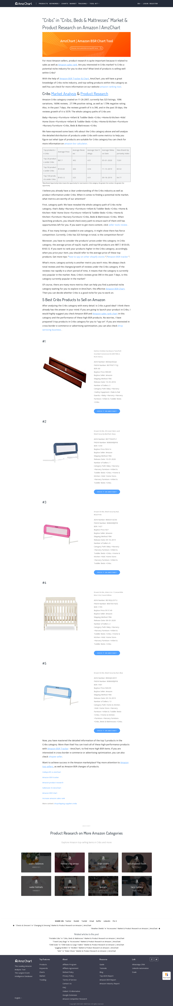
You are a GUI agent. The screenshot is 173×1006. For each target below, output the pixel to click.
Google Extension (70, 995)
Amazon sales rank (67, 64)
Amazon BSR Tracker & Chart (74, 78)
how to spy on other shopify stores (87, 256)
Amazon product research (52, 782)
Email (92, 921)
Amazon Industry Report (110, 983)
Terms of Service (69, 980)
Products (43, 3)
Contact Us (67, 983)
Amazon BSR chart (49, 793)
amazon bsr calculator (75, 143)
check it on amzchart (107, 411)
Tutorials (103, 968)
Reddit (76, 921)
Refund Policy (68, 972)
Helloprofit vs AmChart (51, 772)
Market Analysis (63, 93)
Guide (102, 964)
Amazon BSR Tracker (57, 748)
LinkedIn (107, 921)
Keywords (43, 968)
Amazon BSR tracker (117, 256)
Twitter (68, 921)
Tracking (42, 980)
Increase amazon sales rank (53, 798)
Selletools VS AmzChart (51, 788)
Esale (134, 972)
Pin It (115, 921)
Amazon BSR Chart (115, 288)
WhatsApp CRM (138, 964)
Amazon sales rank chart (105, 313)
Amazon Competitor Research (75, 999)
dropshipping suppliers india (65, 803)
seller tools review (118, 224)
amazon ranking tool (110, 86)
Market (73, 3)
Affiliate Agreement (70, 968)
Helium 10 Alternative (71, 991)
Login (145, 3)
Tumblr (84, 921)
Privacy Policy (68, 976)
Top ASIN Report (106, 976)
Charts (64, 3)
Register (154, 3)
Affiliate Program (69, 964)
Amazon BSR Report (108, 980)
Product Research (94, 93)
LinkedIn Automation (140, 968)
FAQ (64, 987)
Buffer (98, 921)
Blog (101, 972)
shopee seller (55, 756)
